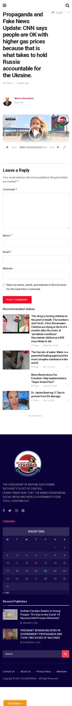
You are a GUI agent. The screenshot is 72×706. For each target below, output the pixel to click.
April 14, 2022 (49, 367)
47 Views (35, 400)
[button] (36, 132)
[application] (36, 133)
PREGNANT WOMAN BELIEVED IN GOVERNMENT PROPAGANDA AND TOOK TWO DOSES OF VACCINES (41, 634)
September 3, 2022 (51, 345)
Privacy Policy (44, 671)
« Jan (6, 592)
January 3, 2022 (50, 386)
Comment (10, 189)
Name (7, 235)
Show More (35, 416)
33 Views (35, 386)
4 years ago (23, 83)
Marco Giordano (24, 98)
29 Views (35, 367)
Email (7, 252)
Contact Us (9, 671)
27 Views (35, 345)
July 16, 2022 (48, 400)
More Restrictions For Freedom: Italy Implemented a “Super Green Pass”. (48, 378)
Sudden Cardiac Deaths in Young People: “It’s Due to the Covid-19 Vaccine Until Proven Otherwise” (40, 614)
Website (8, 268)
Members (62, 671)
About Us (25, 671)
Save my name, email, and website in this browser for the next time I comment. (36, 286)
